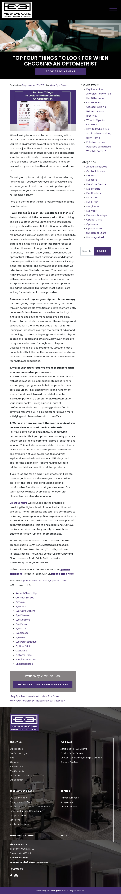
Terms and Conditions (22, 775)
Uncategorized (24, 664)
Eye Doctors (22, 619)
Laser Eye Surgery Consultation (26, 811)
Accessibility (16, 766)
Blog (12, 757)
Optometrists (58, 580)
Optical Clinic (29, 580)
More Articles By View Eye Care (43, 684)
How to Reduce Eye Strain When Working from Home (98, 133)
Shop (63, 835)
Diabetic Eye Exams (70, 762)
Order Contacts (68, 806)
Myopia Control (18, 815)
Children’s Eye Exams (71, 753)
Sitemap (14, 762)
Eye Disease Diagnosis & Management (30, 806)
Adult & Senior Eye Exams (73, 748)
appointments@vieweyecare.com (29, 862)
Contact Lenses (24, 597)
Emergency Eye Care (21, 802)
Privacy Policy (17, 770)
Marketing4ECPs (55, 890)
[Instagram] (16, 875)
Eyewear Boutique (26, 641)
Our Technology (18, 753)
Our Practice (16, 748)
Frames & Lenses (69, 797)
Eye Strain (21, 628)
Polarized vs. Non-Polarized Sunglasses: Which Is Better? (98, 147)
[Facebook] (11, 875)
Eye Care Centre (25, 611)
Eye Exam (21, 624)
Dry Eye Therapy (18, 797)
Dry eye (20, 602)
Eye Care (20, 606)
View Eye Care (58, 85)
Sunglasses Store (25, 659)
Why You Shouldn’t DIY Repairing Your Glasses (37, 700)
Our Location (16, 779)
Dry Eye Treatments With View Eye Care (34, 696)
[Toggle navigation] (113, 10)
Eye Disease (22, 615)
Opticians (43, 580)
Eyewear (20, 637)
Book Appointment (61, 71)
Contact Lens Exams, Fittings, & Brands (81, 757)
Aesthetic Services (19, 824)
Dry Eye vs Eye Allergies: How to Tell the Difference (98, 94)
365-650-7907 (20, 857)
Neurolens (15, 819)
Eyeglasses (21, 633)
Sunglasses (66, 802)
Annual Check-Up (26, 593)
